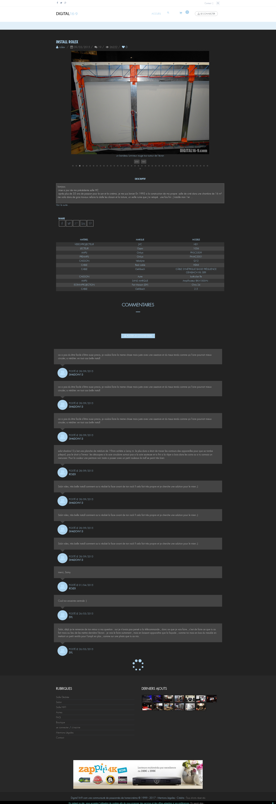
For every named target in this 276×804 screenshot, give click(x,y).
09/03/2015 (82, 47)
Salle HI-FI (61, 707)
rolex (72, 474)
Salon (59, 702)
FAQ (58, 717)
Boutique (60, 722)
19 (99, 47)
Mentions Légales (64, 732)
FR (218, 3)
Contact (208, 3)
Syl (71, 617)
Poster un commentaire (139, 336)
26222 (113, 47)
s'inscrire (76, 727)
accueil (156, 13)
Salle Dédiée (62, 697)
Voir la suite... (63, 205)
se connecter (207, 13)
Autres (59, 712)
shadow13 (76, 374)
